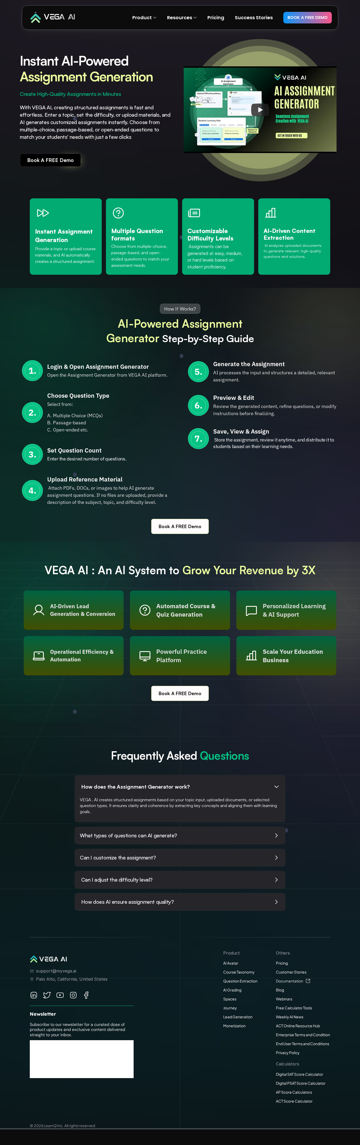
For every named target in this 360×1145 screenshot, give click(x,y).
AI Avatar (230, 963)
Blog (280, 989)
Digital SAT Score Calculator (299, 1074)
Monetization (234, 1025)
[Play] (260, 110)
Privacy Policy (288, 1052)
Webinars (284, 998)
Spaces (229, 998)
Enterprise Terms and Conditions (304, 1034)
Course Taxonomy (239, 972)
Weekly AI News (289, 1016)
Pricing (282, 963)
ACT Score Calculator (294, 1101)
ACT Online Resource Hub (298, 1025)
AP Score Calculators (294, 1092)
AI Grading (232, 989)
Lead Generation (237, 1016)
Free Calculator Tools (294, 1007)
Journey (230, 1007)
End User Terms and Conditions (302, 1043)
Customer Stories (291, 972)
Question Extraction (240, 981)
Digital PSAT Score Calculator (300, 1083)
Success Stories (254, 17)
